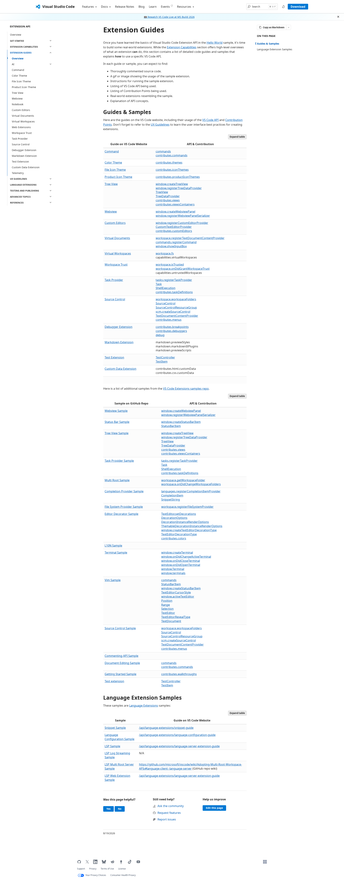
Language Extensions (143, 706)
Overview (15, 34)
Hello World (215, 43)
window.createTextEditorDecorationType (189, 530)
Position (166, 601)
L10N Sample (113, 545)
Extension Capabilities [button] (24, 46)
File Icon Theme (21, 81)
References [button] (17, 202)
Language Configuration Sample (119, 737)
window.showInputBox (171, 246)
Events (165, 7)
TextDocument (171, 621)
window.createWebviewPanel (175, 212)
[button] (262, 6)
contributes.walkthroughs (179, 674)
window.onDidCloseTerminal (180, 561)
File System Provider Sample (124, 507)
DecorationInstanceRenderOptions (185, 522)
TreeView (162, 192)
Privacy (92, 868)
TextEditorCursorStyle (176, 592)
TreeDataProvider (168, 196)
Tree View (17, 93)
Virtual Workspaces (23, 121)
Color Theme (19, 75)
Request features (169, 813)
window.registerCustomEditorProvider (182, 223)
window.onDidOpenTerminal (180, 565)
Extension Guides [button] (21, 52)
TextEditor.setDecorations (178, 514)
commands (163, 151)
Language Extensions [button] (23, 184)
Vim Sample (113, 580)
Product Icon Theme (24, 87)
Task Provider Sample (119, 461)
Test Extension (20, 161)
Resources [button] (184, 7)
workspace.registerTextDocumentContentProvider (190, 238)
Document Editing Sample (122, 663)
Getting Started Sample (120, 674)
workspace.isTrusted (170, 264)
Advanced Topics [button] (20, 196)
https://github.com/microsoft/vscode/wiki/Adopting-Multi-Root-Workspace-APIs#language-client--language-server (190, 766)
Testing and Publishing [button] (24, 190)
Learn (153, 7)
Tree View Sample (116, 433)
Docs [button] (105, 7)
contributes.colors (173, 538)
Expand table (237, 136)
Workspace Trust (22, 133)
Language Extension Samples (142, 697)
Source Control (21, 144)
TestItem (162, 362)
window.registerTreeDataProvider (179, 188)
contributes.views (168, 200)
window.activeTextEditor (177, 597)
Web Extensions (21, 127)
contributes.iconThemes (172, 170)
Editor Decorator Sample (121, 514)
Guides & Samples (127, 112)
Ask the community (170, 806)
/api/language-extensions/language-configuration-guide (177, 735)
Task (159, 284)
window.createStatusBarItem (181, 422)
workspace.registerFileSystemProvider (187, 507)
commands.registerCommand (176, 242)
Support (81, 868)
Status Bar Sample (117, 422)
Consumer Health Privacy (123, 875)
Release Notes (124, 7)
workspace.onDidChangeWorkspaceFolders (191, 484)
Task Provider (20, 138)
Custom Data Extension (26, 167)
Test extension (114, 681)
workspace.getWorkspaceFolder (183, 480)
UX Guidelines (160, 125)
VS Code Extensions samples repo (186, 389)
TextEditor (168, 613)
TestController (165, 357)
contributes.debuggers (171, 331)
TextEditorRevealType (175, 617)
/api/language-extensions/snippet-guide (166, 728)
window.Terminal (172, 569)
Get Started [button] (17, 40)
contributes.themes (169, 162)
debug (160, 335)
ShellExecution (165, 288)
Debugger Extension (24, 150)
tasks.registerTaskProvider (174, 280)
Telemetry (18, 173)
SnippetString (170, 499)
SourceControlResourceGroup (176, 307)
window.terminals (173, 573)
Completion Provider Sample (124, 491)
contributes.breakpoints (172, 327)
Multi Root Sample (117, 480)
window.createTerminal (177, 552)
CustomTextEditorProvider (174, 227)
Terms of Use (107, 868)
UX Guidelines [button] (18, 178)
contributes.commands (171, 155)
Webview (17, 98)
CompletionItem (172, 495)
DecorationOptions (174, 518)
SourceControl (165, 303)
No (121, 808)
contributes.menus (168, 320)
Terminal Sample (116, 552)
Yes (110, 808)
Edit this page (214, 808)
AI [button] (13, 64)
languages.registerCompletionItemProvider (191, 491)
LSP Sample (112, 746)
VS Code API (210, 120)
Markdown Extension (24, 156)
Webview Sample (116, 411)
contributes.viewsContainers (175, 204)
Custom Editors (21, 110)
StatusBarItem (171, 426)
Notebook (17, 104)
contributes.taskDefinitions (174, 292)
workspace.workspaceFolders (176, 299)
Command (18, 70)
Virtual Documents (23, 115)
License (122, 868)
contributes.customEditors (174, 231)
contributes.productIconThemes (178, 177)
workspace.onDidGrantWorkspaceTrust (183, 269)
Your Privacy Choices (95, 875)
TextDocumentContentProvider (177, 316)
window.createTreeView (172, 184)
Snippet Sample (115, 728)
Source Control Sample (120, 628)
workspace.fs (165, 253)
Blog (141, 7)
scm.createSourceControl (173, 312)
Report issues (166, 819)
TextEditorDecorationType (179, 534)
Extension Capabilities (181, 47)
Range (165, 605)
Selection (167, 609)
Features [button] (88, 7)
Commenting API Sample (121, 656)
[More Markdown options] (288, 27)
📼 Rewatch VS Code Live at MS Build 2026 (169, 17)
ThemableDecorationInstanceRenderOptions (191, 526)
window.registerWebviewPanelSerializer (183, 216)
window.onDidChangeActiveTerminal (186, 557)
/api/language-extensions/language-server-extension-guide (179, 746)
